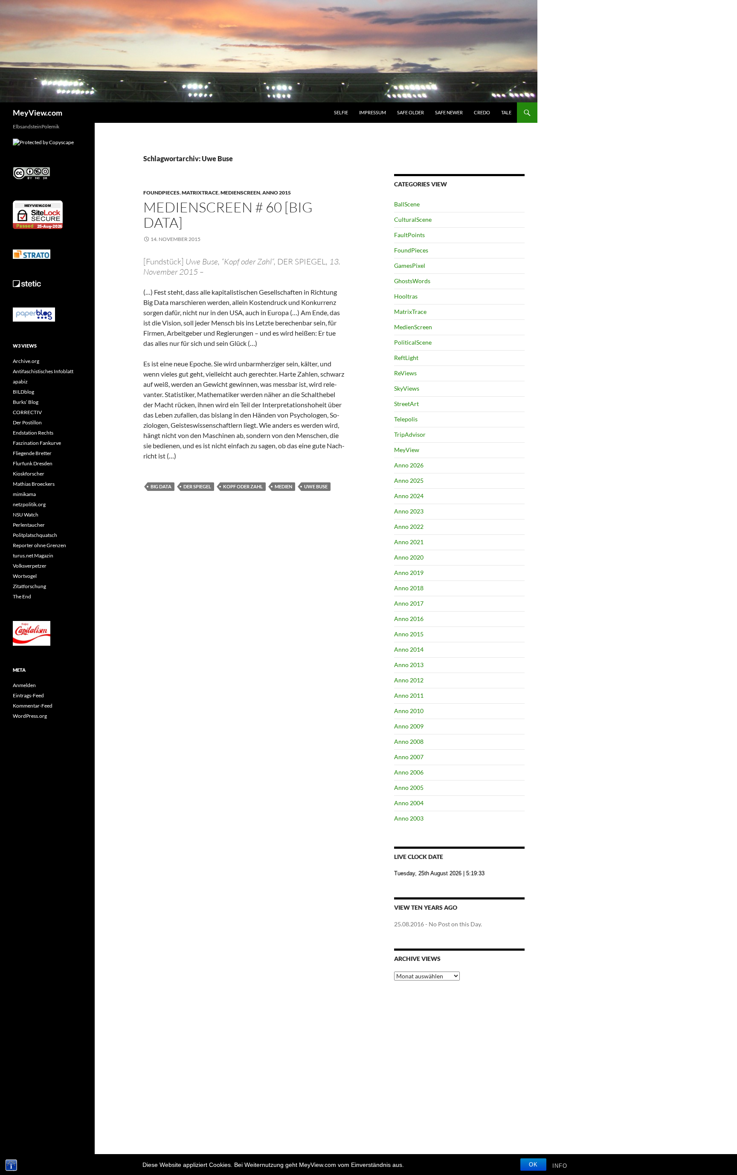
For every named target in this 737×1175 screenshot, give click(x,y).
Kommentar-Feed (32, 705)
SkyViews (406, 388)
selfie (341, 112)
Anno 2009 (409, 726)
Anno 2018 (409, 588)
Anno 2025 (409, 480)
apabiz (20, 381)
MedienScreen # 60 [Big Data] (228, 214)
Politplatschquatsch (35, 535)
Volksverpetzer (29, 566)
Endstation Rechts (33, 432)
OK (533, 1164)
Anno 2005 (409, 787)
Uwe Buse (316, 486)
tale (506, 112)
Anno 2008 (409, 741)
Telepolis (406, 419)
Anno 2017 (409, 603)
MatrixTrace (200, 192)
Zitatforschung (29, 586)
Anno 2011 (409, 695)
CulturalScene (413, 219)
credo (482, 112)
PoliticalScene (413, 342)
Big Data (161, 486)
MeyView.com (37, 112)
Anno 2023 (409, 511)
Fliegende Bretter (32, 453)
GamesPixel (409, 265)
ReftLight (406, 357)
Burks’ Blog (25, 402)
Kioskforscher (28, 473)
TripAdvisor (410, 434)
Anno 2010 (409, 710)
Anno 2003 (409, 818)
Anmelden (24, 685)
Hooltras (406, 296)
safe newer (449, 112)
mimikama (24, 494)
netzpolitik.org (29, 504)
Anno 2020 (409, 557)
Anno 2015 (276, 192)
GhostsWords (412, 280)
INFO (559, 1166)
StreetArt (406, 403)
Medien (283, 486)
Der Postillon (27, 422)
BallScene (407, 204)
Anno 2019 (409, 572)
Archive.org (26, 361)
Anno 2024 (409, 495)
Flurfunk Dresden (32, 463)
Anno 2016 (409, 618)
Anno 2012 (409, 680)
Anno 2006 (409, 772)
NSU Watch (25, 514)
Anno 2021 (409, 541)
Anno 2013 (409, 664)
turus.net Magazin (33, 555)
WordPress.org (30, 716)
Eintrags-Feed (28, 695)
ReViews (405, 373)
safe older (410, 112)
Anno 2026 (409, 465)
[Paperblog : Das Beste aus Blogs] (34, 314)
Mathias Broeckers (34, 484)
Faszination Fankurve (37, 443)
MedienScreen (240, 192)
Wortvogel (25, 576)
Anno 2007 (409, 756)
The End (22, 596)
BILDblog (23, 392)
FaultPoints (409, 234)
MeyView (406, 449)
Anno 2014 (409, 649)
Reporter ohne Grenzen (39, 545)
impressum (372, 112)
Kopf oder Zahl (243, 486)
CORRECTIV (27, 412)
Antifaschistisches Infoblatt (43, 371)
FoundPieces (161, 192)
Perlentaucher (29, 525)
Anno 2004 (409, 803)
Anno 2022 (409, 526)
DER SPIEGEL (197, 486)
